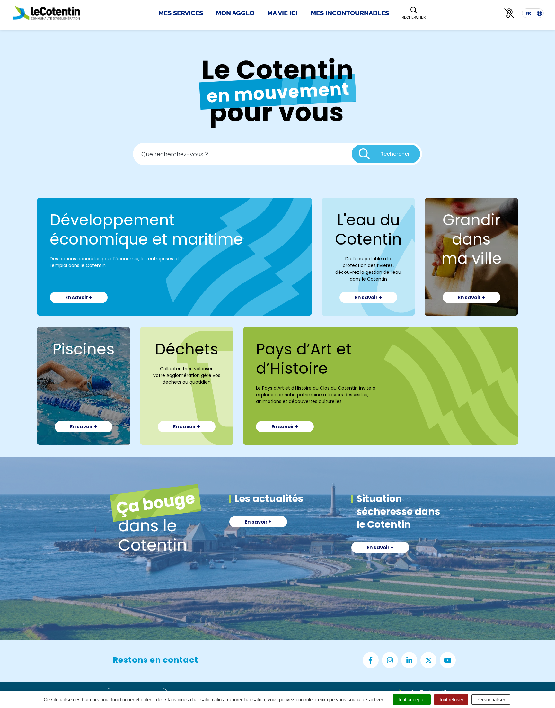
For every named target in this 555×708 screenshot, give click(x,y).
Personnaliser (490, 699)
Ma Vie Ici (282, 13)
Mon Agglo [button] (235, 13)
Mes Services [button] (180, 13)
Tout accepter (412, 699)
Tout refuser (451, 699)
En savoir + (78, 297)
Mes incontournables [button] (350, 13)
